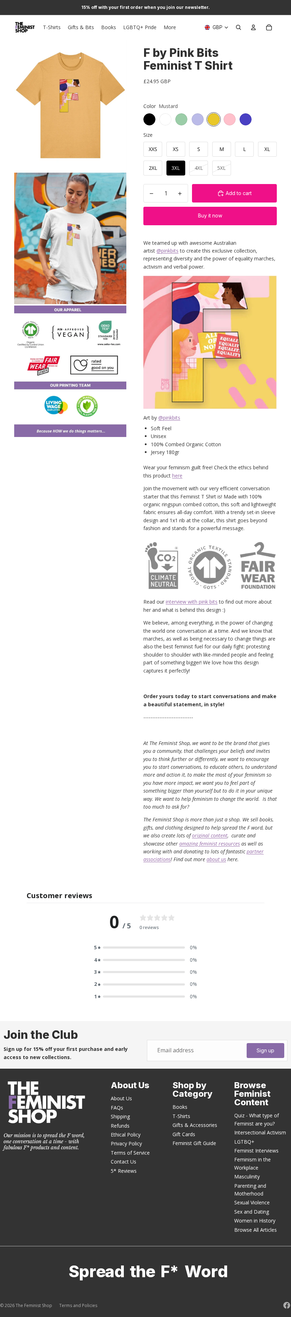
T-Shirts (181, 1116)
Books (179, 1106)
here (177, 475)
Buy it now (210, 215)
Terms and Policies (78, 1305)
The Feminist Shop (34, 1305)
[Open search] (238, 27)
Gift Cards (183, 1134)
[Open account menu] (253, 27)
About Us (121, 1098)
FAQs (117, 1107)
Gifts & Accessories (194, 1125)
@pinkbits (168, 250)
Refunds (120, 1125)
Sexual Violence (252, 1202)
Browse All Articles (255, 1229)
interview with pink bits (192, 601)
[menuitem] (170, 27)
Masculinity (247, 1176)
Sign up (265, 1050)
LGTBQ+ (244, 1141)
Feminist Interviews (256, 1150)
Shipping (120, 1116)
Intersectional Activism (260, 1132)
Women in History (254, 1220)
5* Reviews (124, 1170)
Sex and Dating (251, 1211)
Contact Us (123, 1161)
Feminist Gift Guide (194, 1143)
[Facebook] (286, 1305)
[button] (145, 947)
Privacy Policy (126, 1143)
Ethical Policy (126, 1134)
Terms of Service (130, 1152)
